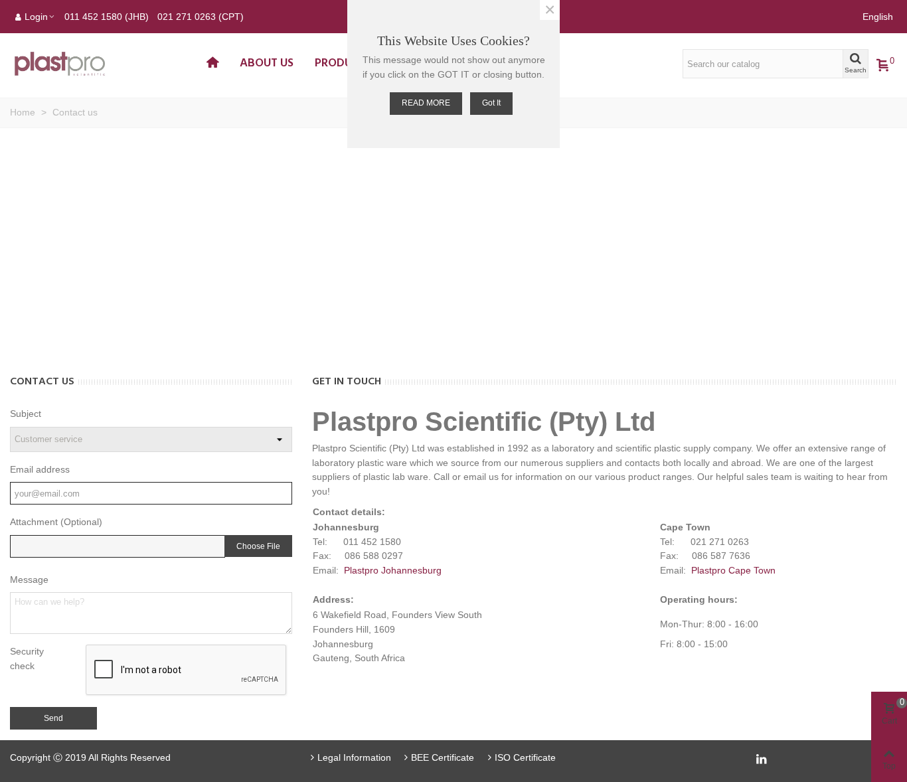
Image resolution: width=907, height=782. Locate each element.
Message (29, 579)
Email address (40, 469)
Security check (27, 658)
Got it (491, 103)
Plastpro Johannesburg (393, 570)
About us (266, 63)
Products (343, 63)
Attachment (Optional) (56, 521)
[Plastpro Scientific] (103, 64)
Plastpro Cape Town (733, 570)
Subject (25, 413)
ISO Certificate (525, 757)
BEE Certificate (442, 757)
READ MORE (426, 103)
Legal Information (354, 757)
